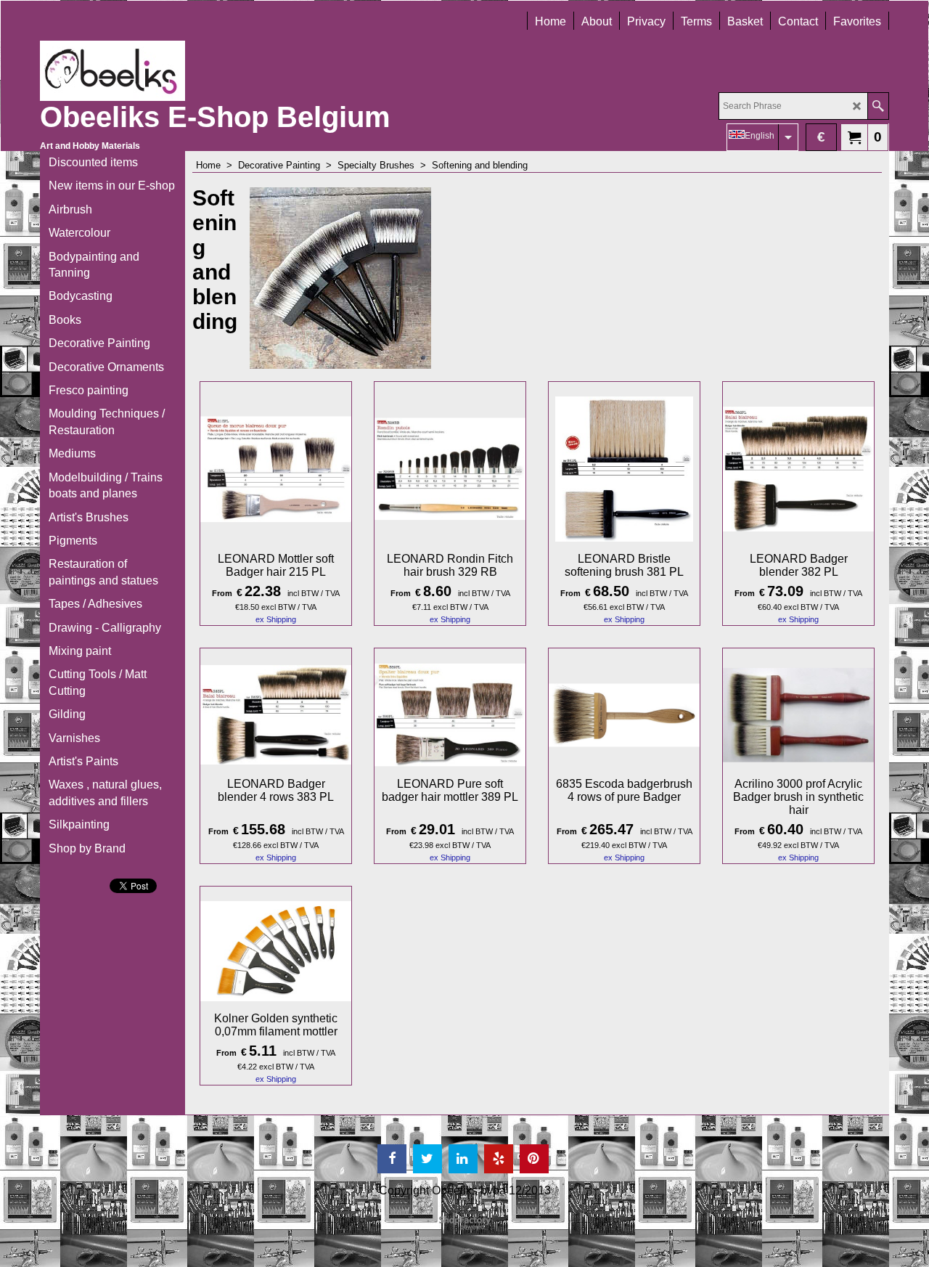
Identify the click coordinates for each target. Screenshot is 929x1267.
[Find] (877, 106)
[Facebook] (391, 1158)
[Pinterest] (534, 1158)
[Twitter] (427, 1158)
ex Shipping (275, 619)
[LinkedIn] (463, 1158)
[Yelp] (498, 1158)
